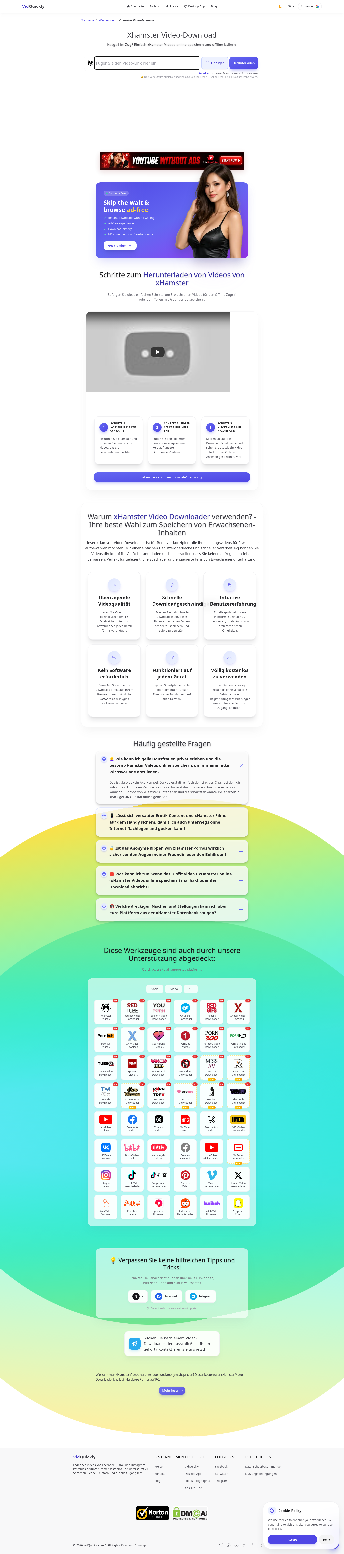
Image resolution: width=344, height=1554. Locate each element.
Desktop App (196, 6)
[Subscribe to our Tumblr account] (260, 1545)
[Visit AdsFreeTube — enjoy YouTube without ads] (172, 161)
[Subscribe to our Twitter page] (244, 1545)
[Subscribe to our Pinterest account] (252, 1545)
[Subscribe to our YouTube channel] (236, 1545)
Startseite (137, 6)
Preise (174, 6)
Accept (292, 1539)
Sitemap (140, 1545)
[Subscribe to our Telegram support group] (220, 1545)
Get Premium (117, 245)
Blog (214, 6)
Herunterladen (244, 63)
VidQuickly (192, 1466)
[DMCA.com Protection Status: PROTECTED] (190, 1513)
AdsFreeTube (193, 1488)
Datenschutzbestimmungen (263, 1466)
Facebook (221, 1466)
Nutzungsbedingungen (261, 1474)
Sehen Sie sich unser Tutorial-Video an (169, 477)
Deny (326, 1539)
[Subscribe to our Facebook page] (228, 1545)
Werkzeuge (106, 20)
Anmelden (308, 6)
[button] (158, 352)
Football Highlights (197, 1481)
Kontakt (159, 1474)
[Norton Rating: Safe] (152, 1513)
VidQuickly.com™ (95, 1545)
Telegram (221, 1481)
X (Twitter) (221, 1474)
